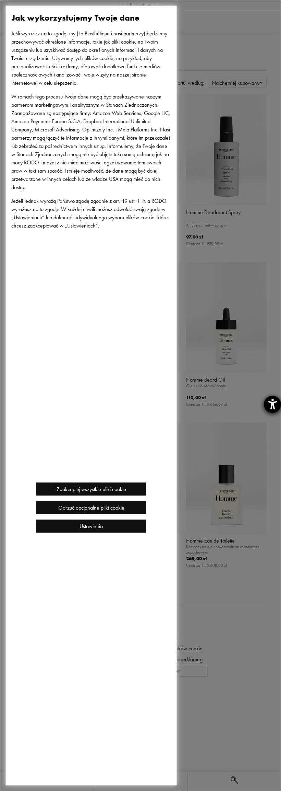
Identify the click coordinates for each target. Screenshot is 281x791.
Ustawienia (91, 526)
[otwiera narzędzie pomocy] (272, 404)
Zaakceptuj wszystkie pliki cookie (91, 489)
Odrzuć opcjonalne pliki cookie (91, 507)
